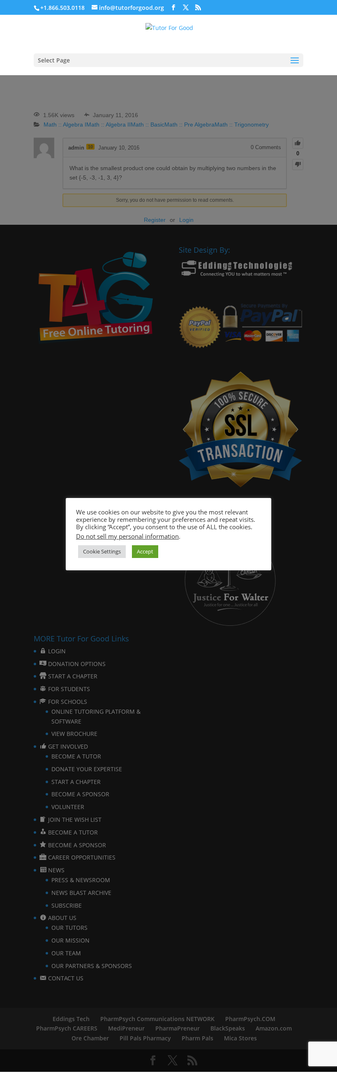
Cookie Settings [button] (102, 551)
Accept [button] (145, 551)
